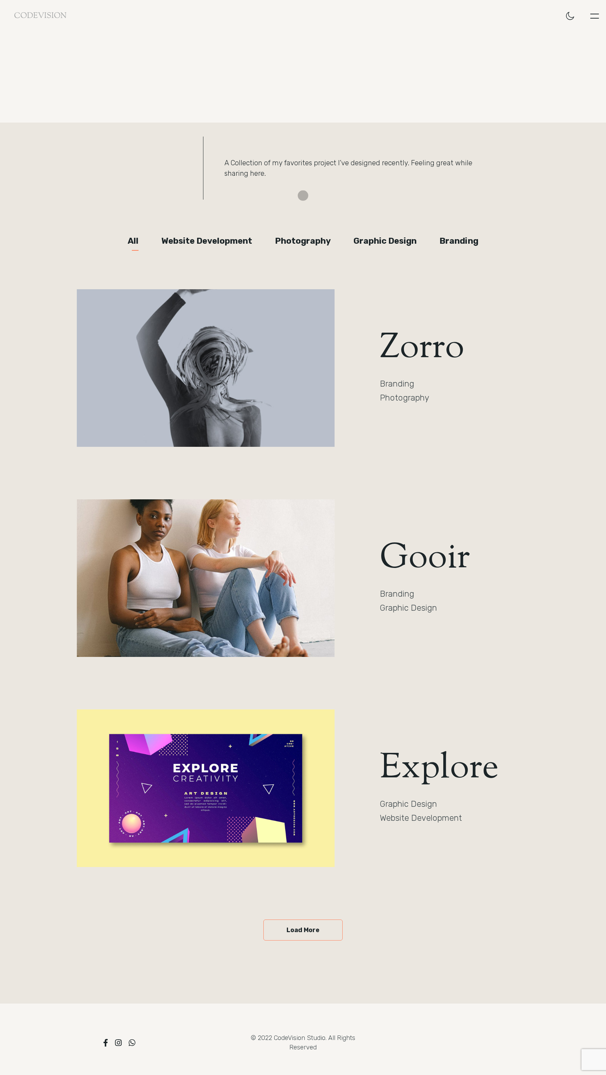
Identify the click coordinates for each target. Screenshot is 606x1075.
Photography (303, 241)
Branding (458, 241)
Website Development (206, 241)
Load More (303, 930)
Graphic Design (385, 241)
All (133, 241)
